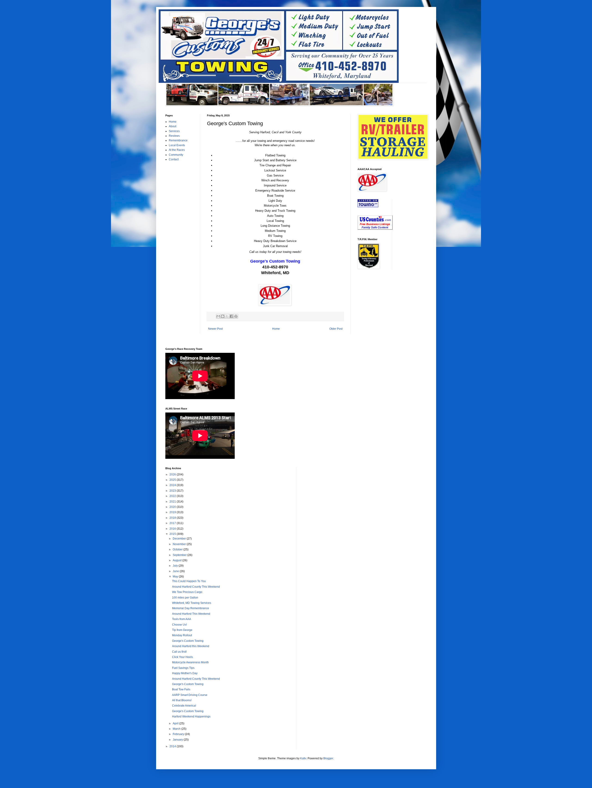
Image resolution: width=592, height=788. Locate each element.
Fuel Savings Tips (183, 668)
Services (174, 131)
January (178, 739)
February (179, 734)
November (180, 544)
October (178, 549)
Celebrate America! (184, 705)
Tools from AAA (181, 619)
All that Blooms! (181, 700)
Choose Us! (179, 624)
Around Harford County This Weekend (196, 586)
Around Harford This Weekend (191, 613)
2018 (173, 517)
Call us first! (179, 651)
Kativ (303, 758)
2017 (173, 523)
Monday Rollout (182, 635)
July (176, 565)
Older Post (335, 328)
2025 (173, 479)
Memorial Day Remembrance (190, 608)
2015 (173, 534)
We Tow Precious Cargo (187, 592)
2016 (173, 528)
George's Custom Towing (188, 640)
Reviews (174, 135)
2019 (173, 512)
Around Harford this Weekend (190, 646)
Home (276, 328)
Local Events (177, 145)
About (172, 126)
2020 (173, 507)
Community (176, 154)
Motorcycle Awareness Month (190, 662)
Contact (174, 159)
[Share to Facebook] (231, 316)
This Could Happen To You (189, 581)
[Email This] (218, 316)
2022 (173, 496)
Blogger (328, 758)
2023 (173, 490)
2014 (173, 746)
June (176, 571)
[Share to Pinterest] (236, 316)
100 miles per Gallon (185, 597)
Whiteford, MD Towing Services (191, 603)
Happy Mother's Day (184, 673)
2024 (173, 485)
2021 (173, 501)
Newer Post (215, 328)
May (176, 576)
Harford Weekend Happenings (191, 716)
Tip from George (182, 630)
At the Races (177, 150)
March (177, 728)
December (180, 538)
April (176, 723)
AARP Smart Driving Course (189, 695)
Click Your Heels (182, 657)
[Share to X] (227, 316)
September (180, 555)
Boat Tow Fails (181, 689)
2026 (173, 474)
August (177, 560)
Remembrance (178, 140)
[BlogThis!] (222, 316)
